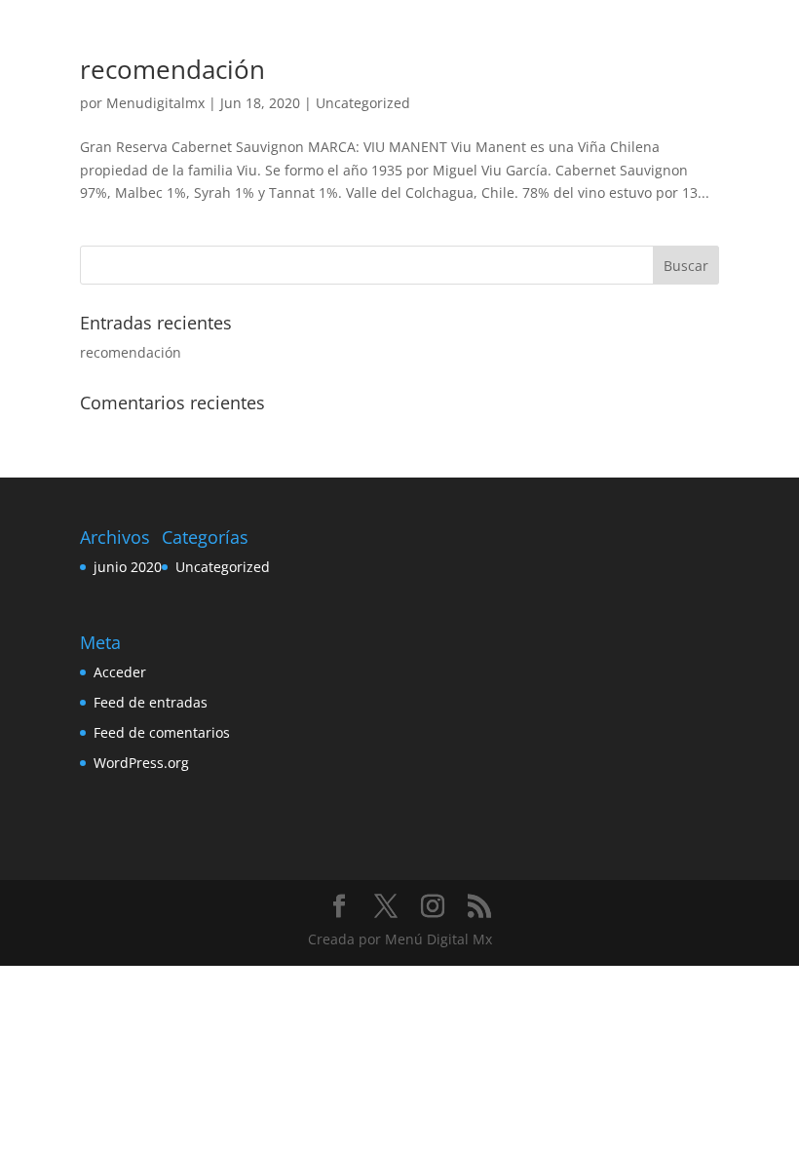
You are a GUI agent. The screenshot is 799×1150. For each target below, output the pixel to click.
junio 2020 (128, 566)
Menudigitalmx (155, 103)
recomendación (172, 69)
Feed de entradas (151, 702)
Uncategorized (363, 103)
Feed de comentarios (162, 732)
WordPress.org (141, 762)
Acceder (120, 672)
